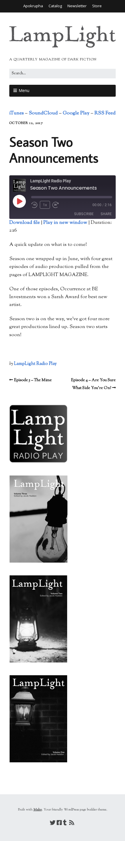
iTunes (16, 113)
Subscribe (84, 213)
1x (45, 204)
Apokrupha (33, 5)
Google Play (76, 113)
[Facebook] (59, 823)
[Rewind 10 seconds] (34, 205)
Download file (24, 222)
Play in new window (65, 222)
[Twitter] (53, 823)
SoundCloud (43, 113)
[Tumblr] (65, 823)
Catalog (55, 5)
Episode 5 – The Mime (33, 380)
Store (97, 5)
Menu (24, 90)
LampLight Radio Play (35, 364)
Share (106, 213)
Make (37, 809)
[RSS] (71, 823)
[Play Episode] (19, 201)
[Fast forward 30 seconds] (57, 205)
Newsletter (77, 5)
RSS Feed (105, 113)
